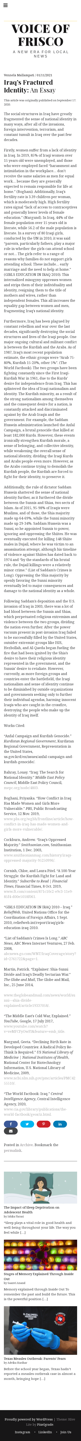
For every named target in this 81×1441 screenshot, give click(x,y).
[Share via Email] (11, 1131)
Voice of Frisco (41, 34)
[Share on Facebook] (11, 1124)
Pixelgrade (45, 1425)
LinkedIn (45, 1432)
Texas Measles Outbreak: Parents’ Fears (35, 1358)
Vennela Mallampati (19, 75)
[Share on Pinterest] (44, 1124)
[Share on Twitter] (27, 1124)
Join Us (65, 1432)
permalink (12, 1150)
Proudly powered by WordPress (29, 1419)
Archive (26, 1144)
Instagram (22, 1432)
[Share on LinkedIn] (60, 1124)
